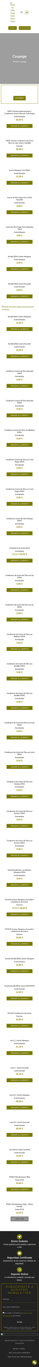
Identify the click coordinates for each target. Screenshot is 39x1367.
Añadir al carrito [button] (19, 126)
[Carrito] (21, 12)
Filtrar (19, 98)
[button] (27, 12)
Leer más (19, 1219)
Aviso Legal (19, 1349)
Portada (15, 62)
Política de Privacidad (20, 1357)
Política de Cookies (19, 1353)
